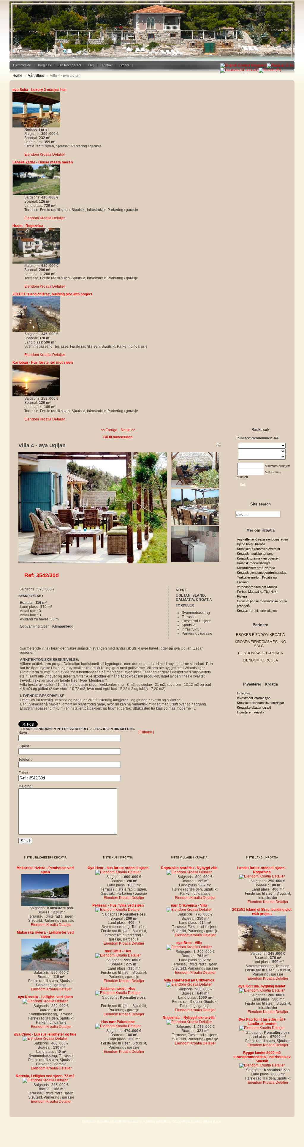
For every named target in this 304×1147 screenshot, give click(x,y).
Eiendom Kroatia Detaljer (44, 154)
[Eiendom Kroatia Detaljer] (36, 126)
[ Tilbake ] (146, 732)
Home (17, 75)
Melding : (25, 786)
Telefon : (25, 759)
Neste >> (128, 430)
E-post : (24, 746)
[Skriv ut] (218, 446)
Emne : (24, 773)
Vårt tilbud (36, 75)
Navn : (23, 733)
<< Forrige (109, 430)
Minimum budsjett (277, 466)
